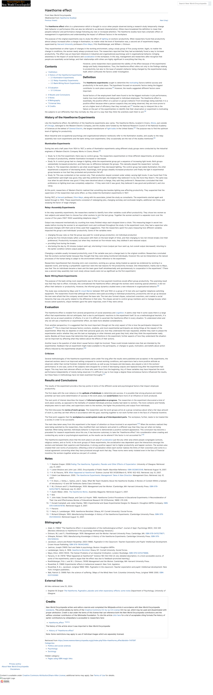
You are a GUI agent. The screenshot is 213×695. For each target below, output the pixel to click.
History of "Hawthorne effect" (61, 630)
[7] (98, 217)
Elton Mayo (88, 44)
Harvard (60, 197)
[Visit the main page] (16, 3)
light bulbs (111, 129)
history (67, 622)
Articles (37, 3)
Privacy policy (15, 664)
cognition (120, 313)
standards (50, 610)
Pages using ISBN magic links (60, 658)
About (46, 3)
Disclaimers (15, 669)
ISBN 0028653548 (135, 470)
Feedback (57, 3)
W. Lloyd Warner (85, 291)
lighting (105, 39)
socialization (89, 56)
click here (117, 615)
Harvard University (65, 44)
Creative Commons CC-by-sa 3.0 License (102, 610)
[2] (132, 106)
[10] (85, 348)
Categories (49, 643)
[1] (113, 88)
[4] (135, 128)
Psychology (53, 649)
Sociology (52, 651)
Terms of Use (99, 675)
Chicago (50, 126)
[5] (154, 138)
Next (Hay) (164, 20)
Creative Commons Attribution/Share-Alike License (44, 675)
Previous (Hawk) (51, 20)
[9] (54, 327)
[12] (138, 424)
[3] (145, 111)
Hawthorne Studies (68, 18)
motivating (133, 83)
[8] (158, 286)
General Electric (76, 129)
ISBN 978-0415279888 (138, 553)
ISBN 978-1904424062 (79, 544)
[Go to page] (209, 3)
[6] (100, 151)
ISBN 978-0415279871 (155, 533)
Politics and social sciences (59, 646)
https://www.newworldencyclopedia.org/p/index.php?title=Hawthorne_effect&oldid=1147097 (97, 640)
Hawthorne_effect (56, 622)
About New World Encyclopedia (15, 666)
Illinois (153, 123)
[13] (143, 435)
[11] (104, 374)
